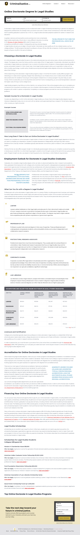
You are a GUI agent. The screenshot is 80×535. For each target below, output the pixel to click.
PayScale (57, 180)
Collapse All (9, 442)
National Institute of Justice (31, 419)
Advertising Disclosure (48, 529)
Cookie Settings (58, 529)
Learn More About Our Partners (40, 24)
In (25, 18)
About (7, 531)
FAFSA (60, 421)
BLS (18, 174)
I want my (9, 18)
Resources (70, 3)
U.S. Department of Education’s (13, 387)
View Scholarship (9, 451)
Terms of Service (30, 531)
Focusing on (46, 18)
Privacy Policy (23, 531)
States (62, 3)
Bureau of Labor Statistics (15, 42)
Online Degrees (46, 3)
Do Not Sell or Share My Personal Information (46, 531)
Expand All (18, 442)
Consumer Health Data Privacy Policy (65, 531)
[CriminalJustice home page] (6, 3)
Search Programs (68, 19)
